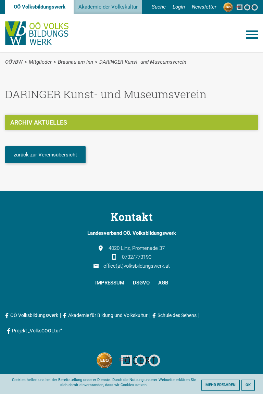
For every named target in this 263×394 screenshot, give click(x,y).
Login (179, 7)
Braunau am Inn (75, 62)
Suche (159, 7)
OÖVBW (14, 62)
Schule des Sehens (177, 315)
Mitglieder (40, 62)
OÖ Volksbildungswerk (39, 7)
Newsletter (204, 7)
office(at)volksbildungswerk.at (136, 266)
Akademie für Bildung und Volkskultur (108, 315)
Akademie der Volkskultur (108, 7)
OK (248, 385)
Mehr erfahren (220, 385)
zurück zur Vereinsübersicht (45, 155)
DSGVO (141, 283)
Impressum (109, 283)
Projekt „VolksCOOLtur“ (37, 330)
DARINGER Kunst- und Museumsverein (142, 62)
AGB (163, 283)
